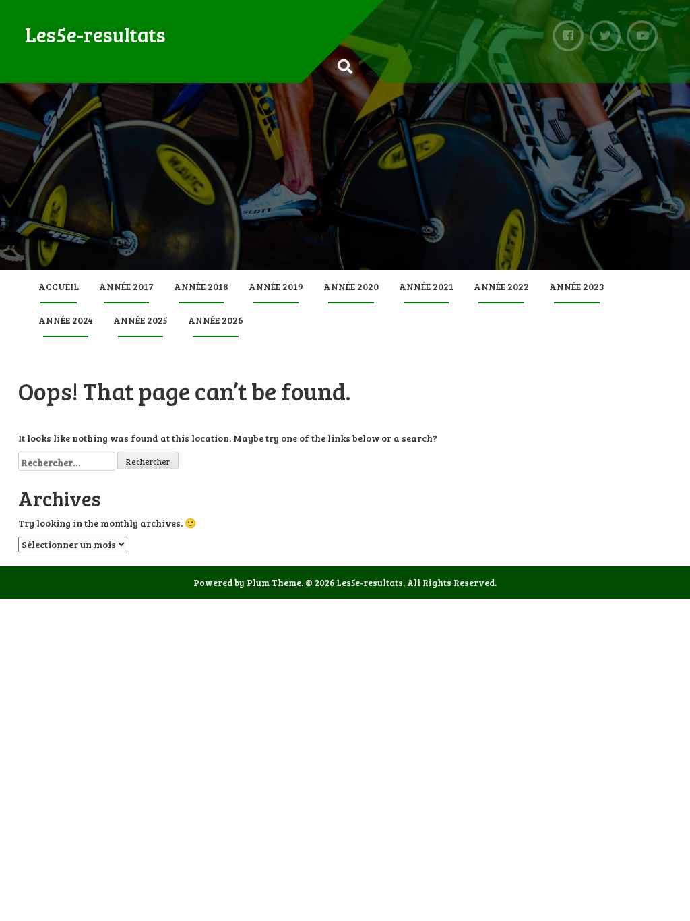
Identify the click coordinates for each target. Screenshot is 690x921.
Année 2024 (65, 320)
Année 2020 (351, 286)
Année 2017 (126, 286)
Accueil (58, 286)
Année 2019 (276, 286)
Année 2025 (140, 320)
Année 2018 (201, 286)
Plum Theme (274, 582)
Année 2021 (426, 286)
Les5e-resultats (95, 34)
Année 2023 (576, 286)
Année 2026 (215, 320)
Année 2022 (501, 286)
